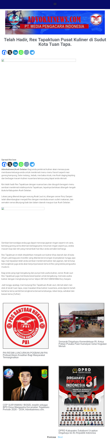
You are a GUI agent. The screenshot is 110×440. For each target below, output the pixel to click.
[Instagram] (26, 53)
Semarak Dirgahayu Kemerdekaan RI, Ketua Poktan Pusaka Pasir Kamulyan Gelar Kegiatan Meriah (83, 343)
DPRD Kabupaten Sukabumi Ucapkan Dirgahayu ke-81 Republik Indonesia (78, 431)
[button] (55, 3)
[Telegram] (32, 53)
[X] (9, 53)
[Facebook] (4, 53)
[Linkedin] (15, 53)
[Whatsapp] (20, 53)
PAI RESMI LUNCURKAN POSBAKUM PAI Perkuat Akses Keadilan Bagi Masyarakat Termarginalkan (25, 355)
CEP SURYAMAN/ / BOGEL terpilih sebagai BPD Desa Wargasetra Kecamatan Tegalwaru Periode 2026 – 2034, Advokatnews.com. (26, 407)
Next (60, 437)
